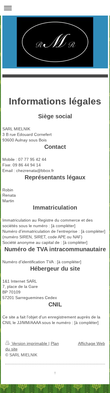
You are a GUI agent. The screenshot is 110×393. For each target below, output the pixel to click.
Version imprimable (29, 343)
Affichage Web (91, 343)
